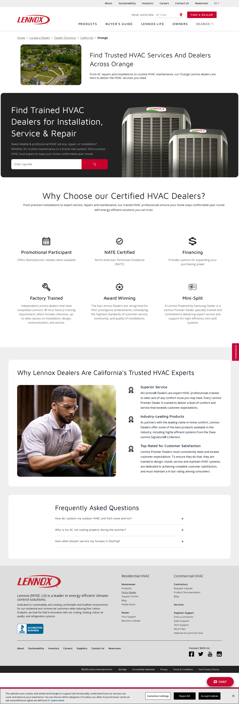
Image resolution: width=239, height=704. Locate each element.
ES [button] (215, 3)
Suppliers (82, 648)
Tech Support (181, 624)
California (86, 38)
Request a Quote (183, 588)
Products (87, 24)
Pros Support (129, 616)
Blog (124, 600)
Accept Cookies (209, 695)
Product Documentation (187, 592)
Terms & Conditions (183, 669)
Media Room (128, 604)
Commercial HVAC (188, 576)
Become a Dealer (131, 620)
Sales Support (181, 620)
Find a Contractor (183, 616)
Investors (147, 3)
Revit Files (179, 628)
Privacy (163, 669)
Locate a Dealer (39, 38)
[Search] (95, 164)
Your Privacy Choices (208, 669)
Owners (180, 24)
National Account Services (188, 632)
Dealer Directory (65, 38)
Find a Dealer (202, 14)
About (108, 3)
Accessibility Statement (143, 669)
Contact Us (182, 3)
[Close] (233, 696)
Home (21, 38)
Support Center (130, 596)
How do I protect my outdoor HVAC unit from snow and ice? (93, 518)
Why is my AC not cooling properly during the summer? (90, 529)
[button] (235, 352)
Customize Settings (158, 695)
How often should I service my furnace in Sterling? (87, 541)
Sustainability (127, 3)
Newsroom (201, 3)
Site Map (122, 669)
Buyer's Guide (119, 24)
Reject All (184, 695)
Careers (164, 3)
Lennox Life (152, 24)
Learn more (57, 700)
